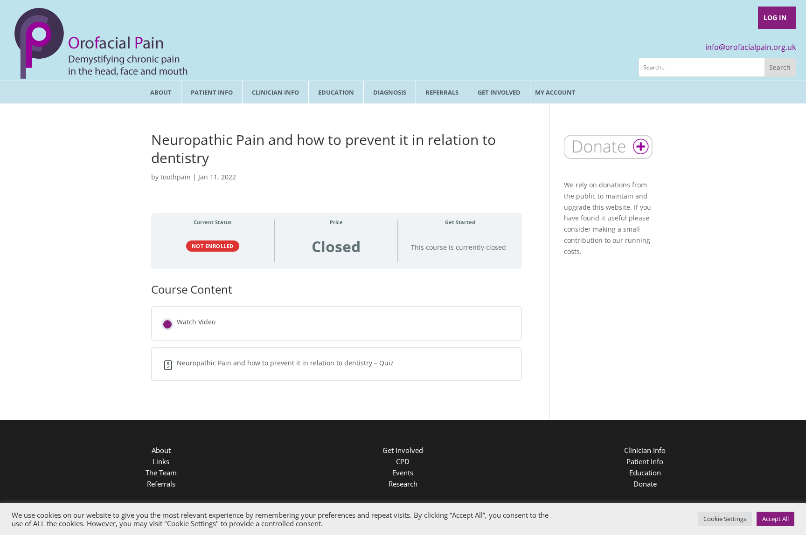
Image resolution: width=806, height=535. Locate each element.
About (161, 92)
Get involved (499, 92)
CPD (403, 461)
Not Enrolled (213, 245)
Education (336, 92)
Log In (775, 17)
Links (161, 461)
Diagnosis (389, 92)
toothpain (175, 176)
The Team (161, 472)
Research (403, 483)
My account (555, 92)
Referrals (442, 92)
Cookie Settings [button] (724, 518)
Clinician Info (275, 92)
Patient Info (212, 92)
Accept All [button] (775, 518)
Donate (645, 483)
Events (402, 472)
